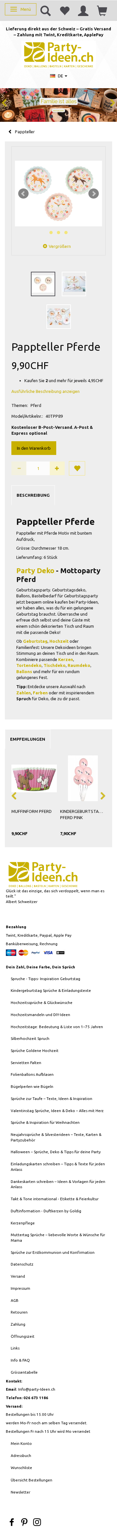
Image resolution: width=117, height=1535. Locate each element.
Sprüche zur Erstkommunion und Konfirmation (53, 1252)
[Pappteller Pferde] (58, 193)
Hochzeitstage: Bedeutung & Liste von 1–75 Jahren (57, 1027)
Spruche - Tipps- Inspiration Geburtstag (45, 979)
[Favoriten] (64, 10)
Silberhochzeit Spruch (30, 1038)
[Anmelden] (83, 10)
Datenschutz (22, 1264)
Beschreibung (33, 495)
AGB (15, 1300)
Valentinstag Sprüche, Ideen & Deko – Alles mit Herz (57, 1110)
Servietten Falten (26, 1062)
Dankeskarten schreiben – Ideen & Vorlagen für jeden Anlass (58, 1184)
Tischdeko (55, 665)
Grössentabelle (24, 1372)
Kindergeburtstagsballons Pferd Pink (83, 814)
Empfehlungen (27, 739)
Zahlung (18, 1324)
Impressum (20, 1288)
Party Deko (35, 570)
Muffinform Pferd (31, 811)
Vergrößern (60, 246)
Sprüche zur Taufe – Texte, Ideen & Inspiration (51, 1098)
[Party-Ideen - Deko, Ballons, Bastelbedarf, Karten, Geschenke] (58, 54)
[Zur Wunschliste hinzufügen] (77, 468)
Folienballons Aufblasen (32, 1074)
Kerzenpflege (23, 1223)
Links (15, 1348)
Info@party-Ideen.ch (36, 1389)
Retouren (19, 1312)
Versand (18, 1276)
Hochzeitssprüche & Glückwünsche (41, 1002)
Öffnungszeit (22, 1336)
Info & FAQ (20, 1360)
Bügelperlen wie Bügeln (32, 1086)
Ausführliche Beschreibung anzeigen (45, 391)
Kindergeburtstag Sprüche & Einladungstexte (51, 990)
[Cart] (102, 10)
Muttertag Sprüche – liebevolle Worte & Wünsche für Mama (58, 1237)
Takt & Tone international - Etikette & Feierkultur (54, 1199)
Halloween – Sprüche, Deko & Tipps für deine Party (56, 1152)
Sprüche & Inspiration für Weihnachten (45, 1122)
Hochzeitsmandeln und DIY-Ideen (40, 1014)
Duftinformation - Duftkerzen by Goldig (46, 1211)
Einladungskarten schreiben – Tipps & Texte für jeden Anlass (58, 1166)
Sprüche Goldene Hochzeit (34, 1050)
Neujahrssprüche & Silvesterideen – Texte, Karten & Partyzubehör (56, 1137)
